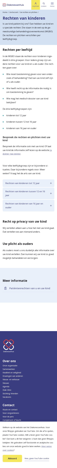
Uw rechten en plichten (28, 12)
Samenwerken (9, 369)
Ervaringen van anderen (13, 376)
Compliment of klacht (12, 420)
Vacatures (7, 397)
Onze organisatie (10, 365)
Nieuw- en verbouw (11, 379)
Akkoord (12, 458)
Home (5, 12)
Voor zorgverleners (11, 413)
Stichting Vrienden (10, 393)
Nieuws (6, 383)
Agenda (6, 386)
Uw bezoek (13, 12)
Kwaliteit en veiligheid (12, 372)
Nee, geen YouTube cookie (37, 458)
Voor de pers (8, 416)
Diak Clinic (7, 390)
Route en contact (10, 409)
